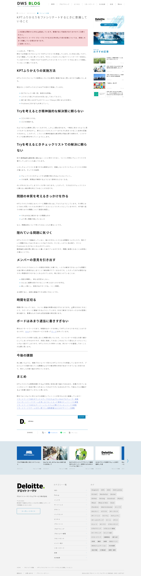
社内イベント (114, 541)
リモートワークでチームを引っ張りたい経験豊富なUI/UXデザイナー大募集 (46, 408)
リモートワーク (89, 4)
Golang (102, 498)
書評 (99, 541)
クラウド (104, 511)
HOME (19, 567)
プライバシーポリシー (43, 573)
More (120, 4)
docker (113, 494)
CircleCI (94, 494)
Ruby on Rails (103, 503)
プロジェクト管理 (44, 13)
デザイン (57, 510)
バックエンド (58, 514)
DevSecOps (104, 494)
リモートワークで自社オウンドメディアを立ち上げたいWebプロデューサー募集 (47, 399)
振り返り (115, 537)
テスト (116, 520)
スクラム (105, 515)
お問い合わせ (29, 573)
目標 (105, 541)
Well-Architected (107, 507)
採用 (111, 4)
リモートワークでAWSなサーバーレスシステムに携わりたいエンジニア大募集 (47, 405)
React (94, 503)
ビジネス (77, 4)
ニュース (94, 524)
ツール (109, 520)
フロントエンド (59, 538)
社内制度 (102, 4)
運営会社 (19, 573)
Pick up (56, 495)
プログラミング (64, 4)
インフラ (57, 500)
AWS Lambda (118, 490)
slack (112, 503)
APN (103, 490)
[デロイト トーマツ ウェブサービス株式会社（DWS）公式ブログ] (28, 4)
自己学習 (94, 550)
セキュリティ (115, 515)
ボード (53, 331)
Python (120, 498)
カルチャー (95, 511)
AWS (53, 4)
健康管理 (107, 537)
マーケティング (96, 533)
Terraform (95, 507)
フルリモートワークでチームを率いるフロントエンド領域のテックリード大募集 (47, 402)
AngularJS (95, 490)
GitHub (94, 498)
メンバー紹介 (58, 543)
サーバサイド (114, 511)
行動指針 (103, 550)
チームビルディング (98, 520)
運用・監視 (112, 550)
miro (27, 331)
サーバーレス (58, 505)
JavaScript (111, 498)
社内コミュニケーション (99, 545)
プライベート (58, 524)
